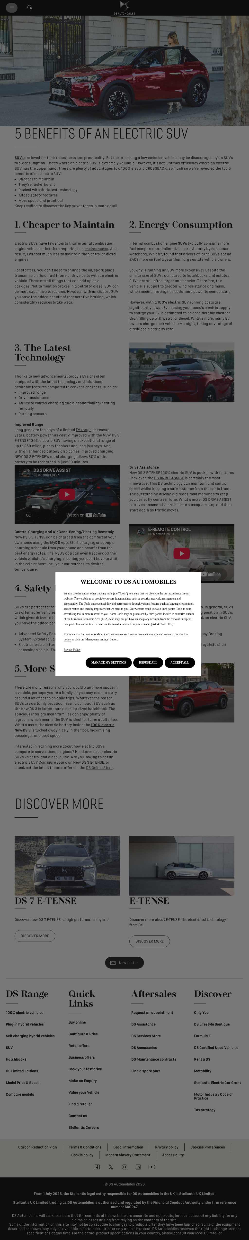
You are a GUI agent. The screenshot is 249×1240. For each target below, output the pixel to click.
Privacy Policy (72, 649)
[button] (109, 662)
